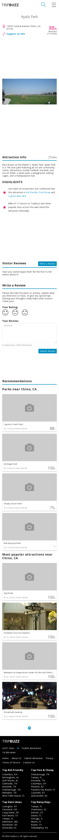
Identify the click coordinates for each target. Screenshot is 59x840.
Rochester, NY (9, 824)
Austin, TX (36, 824)
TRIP (10, 5)
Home (5, 758)
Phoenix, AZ (37, 786)
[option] (29, 91)
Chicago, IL (37, 818)
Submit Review (47, 351)
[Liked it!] (5, 312)
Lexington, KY (9, 806)
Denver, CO (37, 812)
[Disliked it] (25, 312)
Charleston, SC (38, 809)
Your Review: (10, 320)
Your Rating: (10, 307)
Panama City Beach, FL (43, 789)
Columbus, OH (9, 774)
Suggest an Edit (16, 33)
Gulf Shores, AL (10, 780)
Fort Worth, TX (10, 815)
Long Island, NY (10, 812)
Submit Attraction (33, 758)
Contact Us (29, 762)
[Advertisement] (29, 57)
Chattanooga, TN (11, 789)
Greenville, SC (9, 827)
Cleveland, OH (9, 809)
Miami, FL (36, 821)
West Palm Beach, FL (13, 795)
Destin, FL (36, 815)
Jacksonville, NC (39, 795)
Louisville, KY (38, 792)
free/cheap (44, 192)
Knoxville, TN (9, 786)
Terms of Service (11, 762)
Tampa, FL (36, 777)
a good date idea (17, 196)
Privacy (49, 758)
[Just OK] (15, 312)
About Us (16, 758)
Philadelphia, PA (39, 827)
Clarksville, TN (9, 783)
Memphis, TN (9, 792)
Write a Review (47, 263)
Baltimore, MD (10, 821)
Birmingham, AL (10, 777)
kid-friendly (32, 192)
